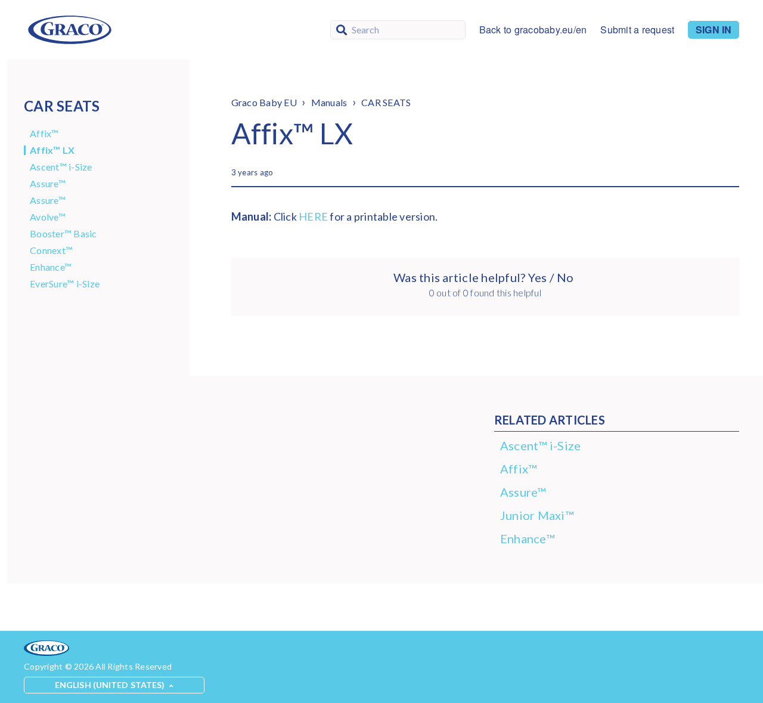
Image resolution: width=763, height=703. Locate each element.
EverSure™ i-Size (65, 284)
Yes (537, 277)
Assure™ (48, 183)
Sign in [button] (713, 29)
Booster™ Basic (63, 234)
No (565, 277)
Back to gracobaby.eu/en (533, 30)
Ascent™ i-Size (61, 167)
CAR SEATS (386, 102)
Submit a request (637, 30)
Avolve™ (48, 217)
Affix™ (44, 133)
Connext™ (51, 250)
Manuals (329, 102)
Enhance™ (51, 267)
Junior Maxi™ (536, 515)
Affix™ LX (52, 150)
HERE (313, 216)
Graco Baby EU (264, 102)
